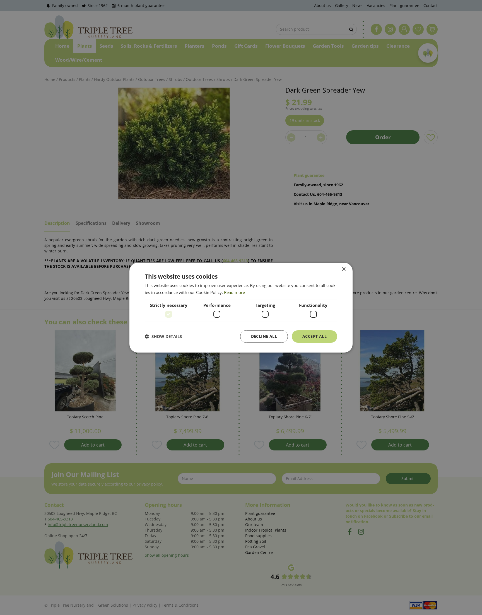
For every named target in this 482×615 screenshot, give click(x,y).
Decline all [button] (264, 336)
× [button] (343, 269)
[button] (163, 336)
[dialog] (241, 307)
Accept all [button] (314, 336)
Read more (234, 292)
